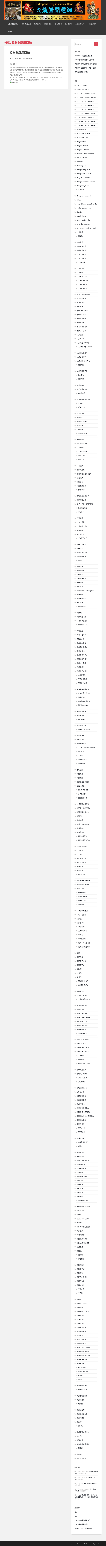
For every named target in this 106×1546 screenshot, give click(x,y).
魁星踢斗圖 (82, 764)
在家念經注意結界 (83, 496)
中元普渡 (80, 242)
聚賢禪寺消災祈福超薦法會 (86, 1116)
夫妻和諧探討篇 (82, 526)
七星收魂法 (82, 927)
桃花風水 (80, 866)
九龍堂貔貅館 (81, 258)
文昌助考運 (80, 786)
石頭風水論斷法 (82, 1025)
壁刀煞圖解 (82, 1367)
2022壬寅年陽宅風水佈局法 (86, 125)
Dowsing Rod (81, 166)
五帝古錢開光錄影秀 (83, 295)
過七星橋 (80, 1231)
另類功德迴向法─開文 (84, 474)
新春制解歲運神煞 (83, 812)
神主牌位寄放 (81, 1044)
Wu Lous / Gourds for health (86, 228)
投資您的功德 (81, 725)
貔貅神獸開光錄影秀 (83, 1207)
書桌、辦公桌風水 (83, 824)
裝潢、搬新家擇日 (83, 1160)
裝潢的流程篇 (81, 1168)
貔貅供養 (80, 1192)
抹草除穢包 (80, 736)
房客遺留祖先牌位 (84, 1064)
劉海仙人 (81, 236)
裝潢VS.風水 (81, 1164)
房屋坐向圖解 (81, 711)
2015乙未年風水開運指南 (85, 101)
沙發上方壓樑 (81, 915)
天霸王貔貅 (80, 522)
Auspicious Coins (83, 138)
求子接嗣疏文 (82, 896)
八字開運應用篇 (82, 371)
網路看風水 (82, 697)
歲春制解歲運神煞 (83, 885)
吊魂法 (80, 935)
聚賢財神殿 (80, 1124)
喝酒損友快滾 (81, 486)
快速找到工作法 (83, 625)
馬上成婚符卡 (82, 836)
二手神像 (80, 272)
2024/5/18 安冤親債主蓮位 (83, 56)
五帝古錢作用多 (82, 276)
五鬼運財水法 (81, 299)
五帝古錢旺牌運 (83, 280)
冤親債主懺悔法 (82, 421)
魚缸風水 (80, 1436)
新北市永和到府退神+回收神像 (84, 60)
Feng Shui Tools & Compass (86, 182)
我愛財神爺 (37, 24)
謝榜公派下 (80, 1180)
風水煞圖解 (80, 1363)
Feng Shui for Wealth (84, 174)
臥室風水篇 (80, 1138)
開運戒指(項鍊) (82, 1303)
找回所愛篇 (80, 715)
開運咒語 (80, 1299)
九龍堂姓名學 (79, 24)
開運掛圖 (80, 1307)
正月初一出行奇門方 (83, 880)
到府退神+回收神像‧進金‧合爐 (85, 68)
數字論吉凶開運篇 (83, 782)
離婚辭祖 (80, 1335)
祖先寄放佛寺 (81, 1029)
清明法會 (80, 957)
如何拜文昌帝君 (83, 790)
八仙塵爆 (80, 335)
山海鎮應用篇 (81, 617)
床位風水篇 (80, 639)
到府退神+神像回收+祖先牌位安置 (86, 64)
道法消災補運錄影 (84, 947)
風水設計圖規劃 (82, 1414)
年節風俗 (80, 631)
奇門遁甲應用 (81, 534)
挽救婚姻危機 (82, 508)
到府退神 (80, 429)
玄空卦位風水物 (82, 995)
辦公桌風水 (82, 874)
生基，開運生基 (82, 1013)
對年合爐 (80, 595)
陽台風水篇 (80, 1323)
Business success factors (85, 154)
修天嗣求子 (82, 892)
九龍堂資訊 (80, 268)
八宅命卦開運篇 (82, 389)
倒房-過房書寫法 (82, 311)
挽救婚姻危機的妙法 (90, 1483)
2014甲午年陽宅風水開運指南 (86, 97)
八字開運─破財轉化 (83, 361)
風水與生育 (80, 1410)
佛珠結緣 (80, 307)
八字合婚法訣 (81, 357)
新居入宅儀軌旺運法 (83, 808)
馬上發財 (80, 1422)
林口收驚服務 (81, 862)
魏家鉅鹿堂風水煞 (83, 1432)
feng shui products (83, 178)
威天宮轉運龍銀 (82, 552)
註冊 (76, 1512)
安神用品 (81, 1060)
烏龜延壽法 (80, 991)
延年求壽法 (82, 407)
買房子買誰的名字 (83, 1219)
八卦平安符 (80, 339)
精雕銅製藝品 (81, 1100)
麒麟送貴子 (82, 905)
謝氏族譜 (80, 1184)
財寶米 (79, 1215)
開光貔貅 (80, 1273)
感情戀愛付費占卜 (83, 659)
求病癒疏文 (82, 939)
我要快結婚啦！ (82, 671)
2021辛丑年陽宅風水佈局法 (86, 121)
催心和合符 (82, 719)
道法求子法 (82, 900)
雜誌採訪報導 (81, 1331)
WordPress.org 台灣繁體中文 (84, 1528)
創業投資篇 (80, 440)
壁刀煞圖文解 (81, 500)
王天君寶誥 (82, 262)
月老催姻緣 (80, 832)
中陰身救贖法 (81, 250)
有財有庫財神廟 (82, 846)
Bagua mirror (81, 142)
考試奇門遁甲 (82, 538)
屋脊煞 (80, 1375)
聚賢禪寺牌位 (81, 1120)
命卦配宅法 (82, 607)
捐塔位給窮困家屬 (84, 729)
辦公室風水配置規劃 (83, 1227)
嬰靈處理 (80, 566)
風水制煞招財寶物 (83, 1351)
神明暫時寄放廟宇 (83, 1048)
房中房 (80, 1146)
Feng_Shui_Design (83, 186)
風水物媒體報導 (82, 1396)
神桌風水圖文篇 (82, 1074)
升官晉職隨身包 (82, 444)
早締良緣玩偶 (82, 679)
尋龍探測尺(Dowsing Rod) (85, 591)
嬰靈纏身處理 (81, 556)
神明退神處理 (81, 1070)
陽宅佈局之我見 (83, 705)
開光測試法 (80, 1265)
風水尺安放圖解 (82, 1359)
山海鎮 (79, 613)
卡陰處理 (80, 466)
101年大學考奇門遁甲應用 (86, 748)
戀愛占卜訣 (82, 456)
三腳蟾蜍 (80, 232)
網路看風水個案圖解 (83, 1112)
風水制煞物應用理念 (83, 1355)
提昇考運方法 (81, 744)
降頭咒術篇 (80, 1315)
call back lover (82, 158)
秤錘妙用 (81, 512)
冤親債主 (80, 417)
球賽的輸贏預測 (82, 1005)
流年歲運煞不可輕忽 (81, 72)
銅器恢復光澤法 (82, 1239)
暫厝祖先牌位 (82, 1033)
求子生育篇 (80, 889)
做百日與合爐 (81, 319)
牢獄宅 (80, 1379)
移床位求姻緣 (82, 683)
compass (80, 162)
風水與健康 (80, 1400)
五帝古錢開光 (82, 288)
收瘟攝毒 (80, 774)
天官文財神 (82, 1128)
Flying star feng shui (84, 196)
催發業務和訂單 (82, 327)
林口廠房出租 (81, 858)
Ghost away (81, 200)
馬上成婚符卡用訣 (84, 840)
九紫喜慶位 (82, 675)
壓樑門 (80, 1255)
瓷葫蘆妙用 (80, 1009)
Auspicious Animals (83, 134)
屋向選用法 (80, 603)
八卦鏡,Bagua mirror (85, 347)
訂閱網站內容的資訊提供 (82, 1520)
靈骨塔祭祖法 (81, 1343)
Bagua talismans (82, 146)
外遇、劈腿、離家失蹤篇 (85, 504)
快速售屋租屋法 (82, 655)
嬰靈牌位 (81, 560)
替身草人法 (80, 828)
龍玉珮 (79, 1454)
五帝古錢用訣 (82, 284)
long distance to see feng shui (87, 204)
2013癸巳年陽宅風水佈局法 (86, 93)
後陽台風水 (80, 651)
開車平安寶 (80, 1281)
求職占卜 (81, 460)
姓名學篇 (80, 548)
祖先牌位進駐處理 (83, 1040)
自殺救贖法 (80, 1152)
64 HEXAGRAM (82, 129)
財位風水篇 (80, 1211)
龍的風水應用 (81, 1458)
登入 (76, 1516)
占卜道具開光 (82, 451)
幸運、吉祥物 (81, 635)
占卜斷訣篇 (80, 448)
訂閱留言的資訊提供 (81, 1524)
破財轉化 (81, 375)
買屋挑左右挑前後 (84, 701)
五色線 (80, 1293)
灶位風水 (80, 977)
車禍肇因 (80, 1223)
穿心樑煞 (81, 1259)
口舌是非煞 (80, 470)
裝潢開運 (80, 1172)
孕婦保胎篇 (80, 570)
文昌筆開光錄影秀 (83, 804)
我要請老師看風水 (83, 689)
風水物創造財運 (82, 1386)
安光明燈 (80, 582)
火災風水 (80, 973)
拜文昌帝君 (82, 794)
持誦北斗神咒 (81, 740)
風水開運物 (68, 24)
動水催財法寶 (82, 1390)
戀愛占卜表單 (81, 663)
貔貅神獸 (80, 1197)
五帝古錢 (81, 1289)
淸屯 (78, 953)
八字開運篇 (80, 385)
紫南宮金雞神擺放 (83, 1108)
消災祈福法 (80, 923)
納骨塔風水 (80, 1104)
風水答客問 (58, 24)
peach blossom (82, 216)
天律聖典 (80, 518)
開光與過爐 (80, 1269)
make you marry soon (84, 208)
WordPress (98, 1544)
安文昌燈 (80, 587)
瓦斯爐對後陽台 (83, 981)
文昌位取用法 (82, 798)
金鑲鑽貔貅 (80, 1235)
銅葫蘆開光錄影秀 (83, 1243)
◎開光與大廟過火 (83, 89)
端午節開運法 (81, 1096)
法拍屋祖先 (80, 919)
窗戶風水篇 (80, 1092)
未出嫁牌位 (80, 850)
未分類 (79, 854)
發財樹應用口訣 (20, 52)
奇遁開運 (80, 530)
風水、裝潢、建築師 (83, 1347)
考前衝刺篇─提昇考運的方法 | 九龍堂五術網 (86, 1496)
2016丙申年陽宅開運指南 (85, 105)
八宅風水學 (80, 413)
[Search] (96, 44)
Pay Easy (80, 212)
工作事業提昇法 (82, 621)
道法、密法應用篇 (84, 943)
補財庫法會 (80, 1156)
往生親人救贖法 (82, 647)
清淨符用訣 (80, 965)
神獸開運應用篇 (82, 1088)
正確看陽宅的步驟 (84, 693)
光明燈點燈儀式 (83, 931)
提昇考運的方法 (93, 1497)
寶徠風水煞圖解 (83, 1371)
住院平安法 (80, 303)
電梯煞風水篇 (81, 1339)
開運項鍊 (81, 379)
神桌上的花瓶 (82, 1078)
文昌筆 (80, 756)
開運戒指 (81, 365)
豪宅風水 (80, 1188)
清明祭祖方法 (81, 961)
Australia (81, 190)
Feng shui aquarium (83, 170)
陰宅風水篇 (80, 1319)
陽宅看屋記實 (81, 1327)
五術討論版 (48, 24)
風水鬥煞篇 (80, 1418)
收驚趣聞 (80, 778)
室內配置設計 (26, 24)
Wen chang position (83, 224)
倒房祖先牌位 (81, 315)
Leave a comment (26, 58)
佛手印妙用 (82, 490)
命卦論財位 (82, 393)
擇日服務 (80, 770)
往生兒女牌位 (81, 643)
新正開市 (80, 816)
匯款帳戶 (10, 31)
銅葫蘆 (80, 1404)
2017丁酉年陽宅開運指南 (85, 109)
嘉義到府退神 (82, 433)
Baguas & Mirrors (83, 150)
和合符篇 (80, 482)
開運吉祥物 (80, 1285)
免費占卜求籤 (81, 331)
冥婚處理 (80, 425)
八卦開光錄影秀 (82, 353)
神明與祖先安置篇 (83, 1052)
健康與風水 (80, 323)
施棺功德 (80, 820)
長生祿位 (80, 1247)
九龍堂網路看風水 (13, 24)
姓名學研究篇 (81, 544)
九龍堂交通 (92, 24)
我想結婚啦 (80, 667)
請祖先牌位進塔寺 (83, 1176)
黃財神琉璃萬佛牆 (83, 1444)
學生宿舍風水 (81, 578)
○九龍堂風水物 (82, 85)
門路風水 (80, 1251)
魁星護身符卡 (82, 760)
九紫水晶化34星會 (84, 999)
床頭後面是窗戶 (83, 1142)
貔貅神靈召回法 (83, 1200)
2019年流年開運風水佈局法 (86, 113)
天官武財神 (82, 1132)
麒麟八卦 (80, 1440)
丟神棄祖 (81, 1056)
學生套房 (80, 574)
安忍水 (80, 403)
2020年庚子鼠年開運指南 (85, 117)
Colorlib (85, 1544)
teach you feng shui (83, 220)
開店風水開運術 (82, 1277)
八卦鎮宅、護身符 (83, 343)
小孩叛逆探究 (81, 599)
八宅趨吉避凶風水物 (83, 399)
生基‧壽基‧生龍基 (83, 1017)
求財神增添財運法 (83, 911)
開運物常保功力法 (83, 1311)
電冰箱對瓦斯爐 (83, 985)
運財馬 (80, 1426)
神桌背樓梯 (82, 1082)
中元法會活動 (81, 246)
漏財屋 (79, 969)
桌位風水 (80, 870)
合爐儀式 (80, 478)
